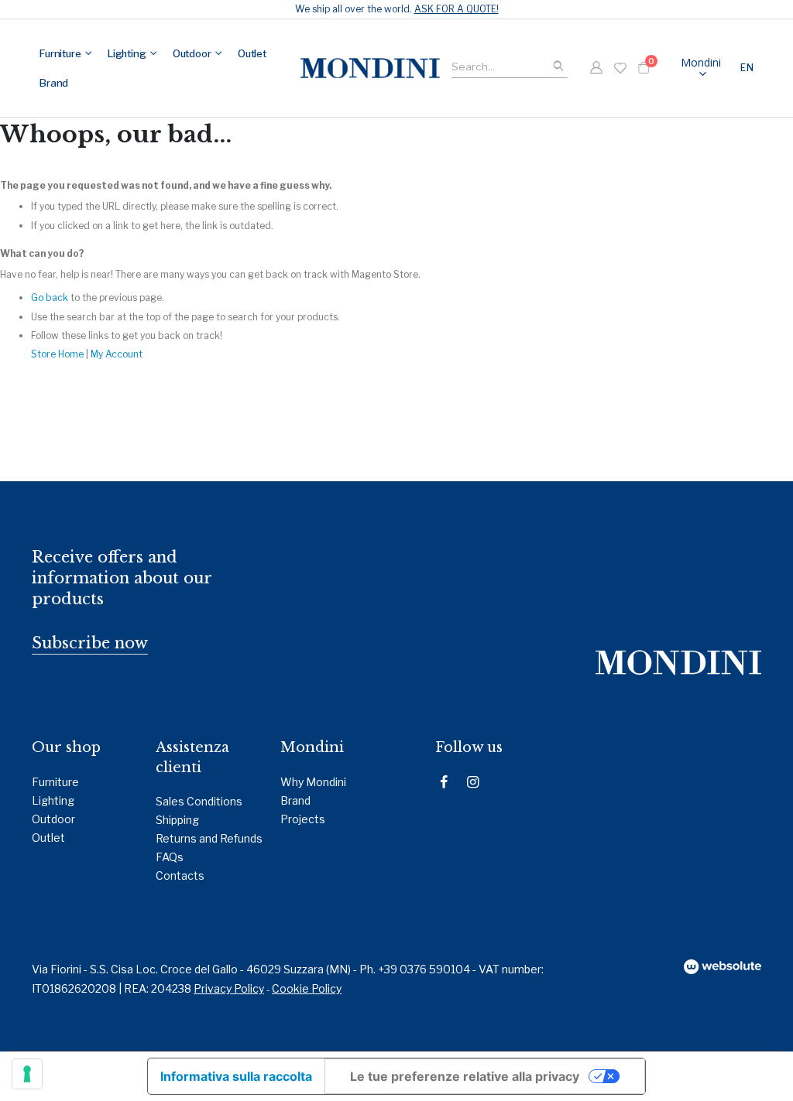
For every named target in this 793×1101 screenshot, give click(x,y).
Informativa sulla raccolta (236, 1076)
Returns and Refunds (209, 838)
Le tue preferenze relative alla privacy (464, 1076)
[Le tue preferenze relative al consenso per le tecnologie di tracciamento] (27, 1074)
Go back (49, 297)
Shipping (177, 819)
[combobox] (509, 64)
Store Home (57, 354)
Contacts (180, 875)
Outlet (48, 837)
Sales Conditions (199, 801)
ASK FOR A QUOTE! (456, 9)
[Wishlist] (620, 68)
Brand (295, 800)
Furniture (55, 781)
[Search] (558, 66)
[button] (748, 68)
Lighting (53, 800)
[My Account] (596, 68)
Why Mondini (313, 781)
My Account (116, 354)
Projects (302, 819)
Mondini (701, 62)
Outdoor (53, 819)
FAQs (170, 856)
